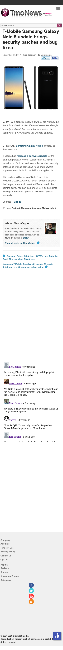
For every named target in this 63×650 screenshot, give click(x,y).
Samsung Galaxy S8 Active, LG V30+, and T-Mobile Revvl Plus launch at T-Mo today (30, 258)
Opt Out (4, 559)
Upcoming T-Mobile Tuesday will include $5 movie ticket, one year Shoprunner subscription (28, 265)
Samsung (26, 207)
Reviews (4, 568)
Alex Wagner (29, 54)
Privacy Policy (7, 551)
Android (16, 207)
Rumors (4, 572)
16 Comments (45, 54)
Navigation (58, 9)
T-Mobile (16, 201)
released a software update (32, 156)
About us (5, 543)
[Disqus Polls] (31, 317)
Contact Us (5, 555)
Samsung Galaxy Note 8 (29, 145)
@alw (26, 237)
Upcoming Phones (9, 576)
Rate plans (5, 580)
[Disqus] (31, 401)
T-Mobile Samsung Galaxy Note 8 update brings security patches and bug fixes (31, 39)
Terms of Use (7, 547)
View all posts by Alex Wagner (22, 243)
